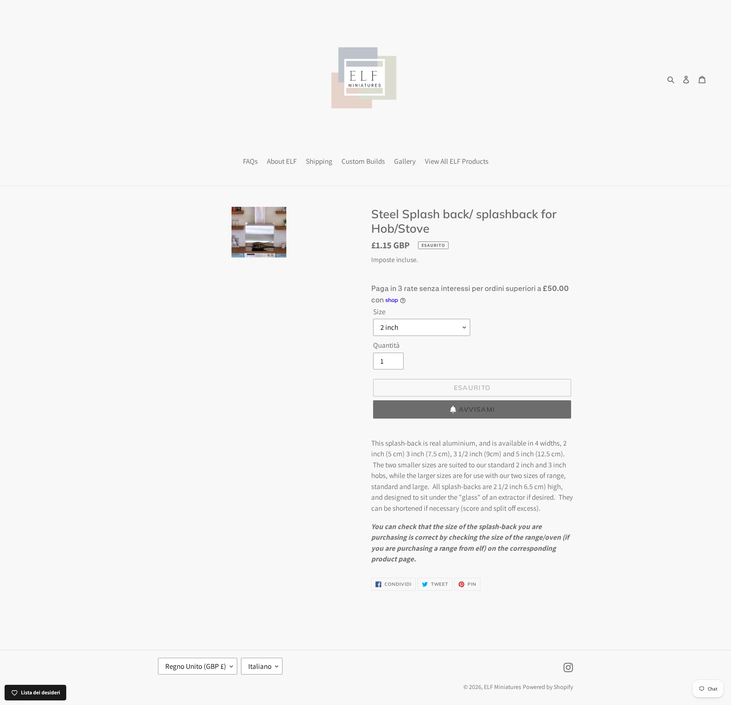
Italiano (259, 666)
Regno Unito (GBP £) (195, 666)
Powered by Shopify (548, 687)
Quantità (386, 345)
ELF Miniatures (502, 687)
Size (379, 311)
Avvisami (477, 409)
